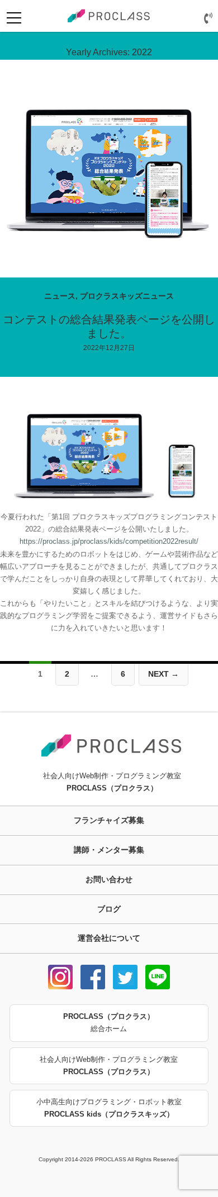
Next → (163, 673)
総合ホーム (108, 1022)
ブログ (109, 908)
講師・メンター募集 (109, 849)
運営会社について (109, 937)
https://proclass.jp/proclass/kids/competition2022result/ (109, 541)
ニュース (59, 295)
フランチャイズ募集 (109, 820)
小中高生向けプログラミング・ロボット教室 (109, 1108)
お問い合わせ (109, 879)
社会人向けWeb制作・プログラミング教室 (109, 1065)
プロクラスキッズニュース (127, 295)
